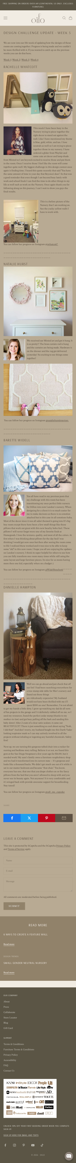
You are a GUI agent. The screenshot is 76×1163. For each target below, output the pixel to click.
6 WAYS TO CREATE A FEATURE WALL (26, 934)
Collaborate (9, 1012)
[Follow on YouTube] (33, 1145)
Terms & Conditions (14, 1044)
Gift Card (8, 1028)
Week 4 (34, 59)
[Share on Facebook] (12, 818)
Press (6, 1007)
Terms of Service (16, 849)
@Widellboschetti (54, 569)
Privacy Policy (63, 845)
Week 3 (25, 59)
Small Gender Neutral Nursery (25, 963)
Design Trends (11, 956)
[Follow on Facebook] (5, 1145)
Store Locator (10, 1017)
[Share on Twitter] (29, 818)
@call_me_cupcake (55, 792)
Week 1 (7, 59)
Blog (6, 1022)
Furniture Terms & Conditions (19, 1049)
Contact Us (9, 1070)
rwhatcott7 (52, 244)
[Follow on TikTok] (42, 1145)
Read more (9, 944)
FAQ (6, 1065)
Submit (14, 906)
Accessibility (10, 1060)
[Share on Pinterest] (46, 818)
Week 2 (16, 59)
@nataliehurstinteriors (57, 420)
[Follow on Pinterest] (23, 1145)
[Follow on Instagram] (14, 1145)
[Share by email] (63, 818)
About (7, 1001)
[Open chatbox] (69, 1156)
